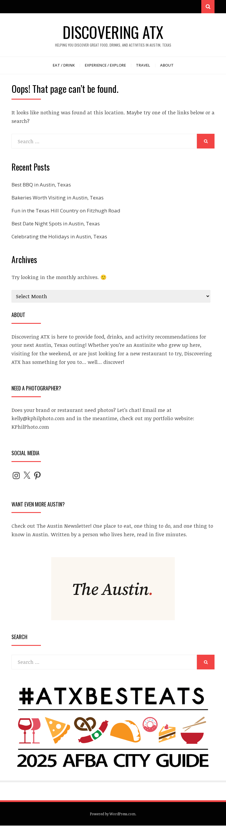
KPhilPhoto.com (30, 426)
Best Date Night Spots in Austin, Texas (55, 223)
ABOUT (167, 65)
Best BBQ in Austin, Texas (41, 184)
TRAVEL (143, 65)
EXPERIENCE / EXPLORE (105, 65)
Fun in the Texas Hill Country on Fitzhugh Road (65, 210)
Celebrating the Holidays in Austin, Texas (59, 236)
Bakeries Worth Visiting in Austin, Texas (57, 197)
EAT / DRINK (64, 65)
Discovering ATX (113, 32)
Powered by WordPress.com (112, 813)
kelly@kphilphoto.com (37, 418)
